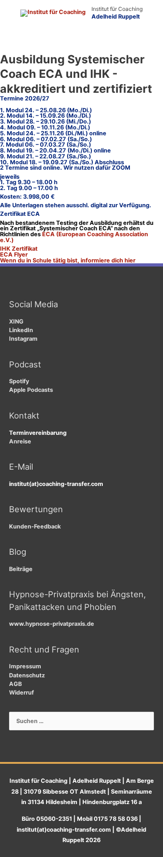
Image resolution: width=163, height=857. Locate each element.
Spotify (19, 381)
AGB (15, 684)
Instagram (23, 338)
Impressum (25, 666)
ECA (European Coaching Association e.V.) (74, 237)
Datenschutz (27, 675)
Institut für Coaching (117, 9)
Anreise (20, 441)
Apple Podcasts (31, 389)
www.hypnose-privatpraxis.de (51, 623)
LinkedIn (21, 330)
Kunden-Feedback (35, 526)
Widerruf (21, 692)
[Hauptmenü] (82, 41)
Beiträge (21, 569)
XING (16, 321)
